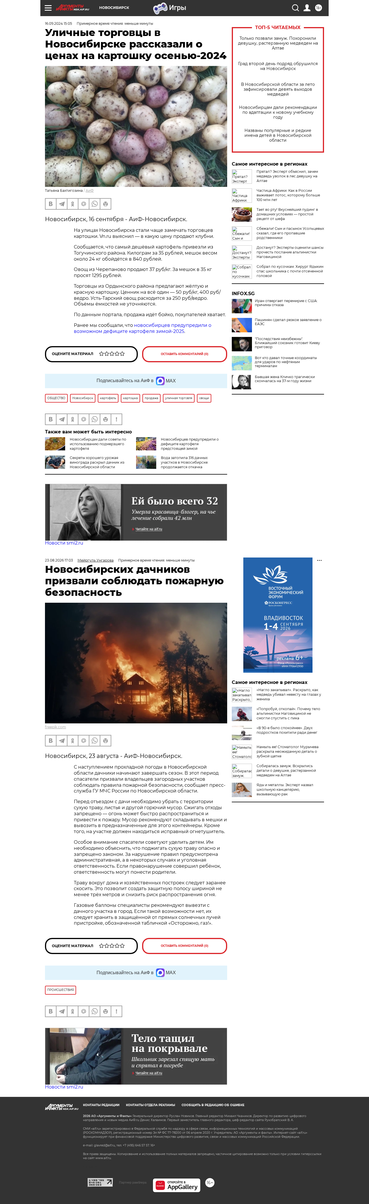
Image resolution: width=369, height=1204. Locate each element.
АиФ (90, 190)
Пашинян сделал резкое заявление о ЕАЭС (288, 322)
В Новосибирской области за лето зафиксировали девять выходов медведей (278, 89)
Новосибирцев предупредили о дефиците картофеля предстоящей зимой (190, 444)
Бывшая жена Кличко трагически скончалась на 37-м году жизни (285, 379)
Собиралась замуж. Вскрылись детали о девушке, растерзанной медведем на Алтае (286, 770)
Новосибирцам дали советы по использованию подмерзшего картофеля (98, 444)
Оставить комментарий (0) (184, 354)
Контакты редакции (101, 1105)
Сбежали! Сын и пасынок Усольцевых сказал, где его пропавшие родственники (290, 233)
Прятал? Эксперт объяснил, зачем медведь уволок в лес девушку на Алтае (287, 176)
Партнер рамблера (132, 1182)
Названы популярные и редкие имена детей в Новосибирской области (278, 135)
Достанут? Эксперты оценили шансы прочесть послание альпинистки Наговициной (290, 252)
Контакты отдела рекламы (150, 1105)
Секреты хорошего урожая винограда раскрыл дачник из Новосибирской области (97, 462)
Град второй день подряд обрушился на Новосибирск (278, 66)
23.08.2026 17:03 (59, 560)
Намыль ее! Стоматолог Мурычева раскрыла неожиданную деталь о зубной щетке (288, 751)
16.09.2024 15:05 (58, 23)
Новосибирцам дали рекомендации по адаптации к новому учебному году (278, 112)
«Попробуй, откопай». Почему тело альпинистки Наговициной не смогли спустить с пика (288, 713)
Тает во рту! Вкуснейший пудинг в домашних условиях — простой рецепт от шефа (287, 214)
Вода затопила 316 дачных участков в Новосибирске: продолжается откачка (184, 462)
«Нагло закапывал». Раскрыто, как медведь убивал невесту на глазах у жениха (289, 694)
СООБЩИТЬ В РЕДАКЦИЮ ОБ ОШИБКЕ (213, 1105)
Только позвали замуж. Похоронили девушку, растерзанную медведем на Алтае (278, 43)
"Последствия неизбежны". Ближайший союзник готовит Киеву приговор (287, 343)
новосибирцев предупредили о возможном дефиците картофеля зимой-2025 (142, 328)
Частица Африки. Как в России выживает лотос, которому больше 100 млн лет (288, 195)
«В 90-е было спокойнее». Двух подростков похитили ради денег (287, 730)
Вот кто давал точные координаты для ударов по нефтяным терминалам (286, 362)
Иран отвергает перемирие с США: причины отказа (286, 303)
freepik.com (55, 727)
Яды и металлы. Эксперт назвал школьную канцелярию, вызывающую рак (285, 789)
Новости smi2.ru (64, 543)
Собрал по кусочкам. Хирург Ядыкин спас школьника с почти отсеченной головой (290, 271)
